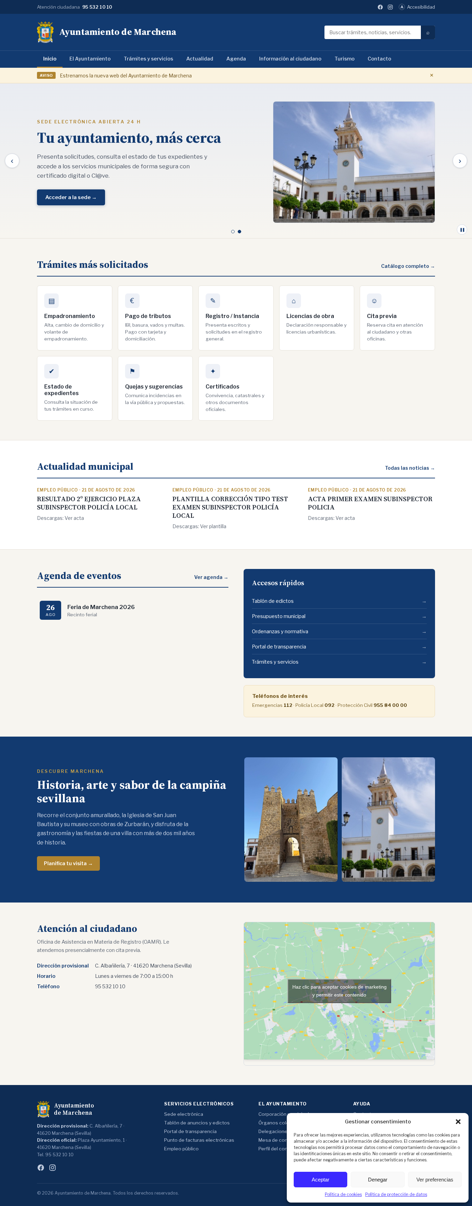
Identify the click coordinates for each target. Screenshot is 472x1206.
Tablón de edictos (339, 601)
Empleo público (181, 1148)
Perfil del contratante (282, 1148)
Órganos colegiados (281, 1122)
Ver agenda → (211, 577)
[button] (458, 1121)
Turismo (344, 59)
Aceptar (320, 1179)
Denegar (377, 1179)
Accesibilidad (417, 7)
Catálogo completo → (408, 266)
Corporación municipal (283, 1114)
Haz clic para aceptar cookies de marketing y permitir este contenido (339, 991)
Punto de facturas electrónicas (199, 1140)
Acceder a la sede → (71, 197)
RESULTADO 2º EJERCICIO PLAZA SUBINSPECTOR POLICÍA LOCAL (89, 503)
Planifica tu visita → (68, 863)
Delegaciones (274, 1131)
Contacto (379, 59)
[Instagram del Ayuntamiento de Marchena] (390, 7)
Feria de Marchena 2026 (101, 607)
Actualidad (199, 59)
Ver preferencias (434, 1179)
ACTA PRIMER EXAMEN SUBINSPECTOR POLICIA (370, 503)
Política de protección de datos (396, 1194)
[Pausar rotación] (462, 229)
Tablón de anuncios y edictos (197, 1122)
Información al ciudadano (290, 59)
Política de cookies (343, 1194)
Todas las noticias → (410, 468)
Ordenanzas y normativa (339, 631)
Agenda (236, 59)
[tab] (233, 231)
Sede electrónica (183, 1114)
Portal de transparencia (339, 647)
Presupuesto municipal (339, 616)
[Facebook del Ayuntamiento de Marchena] (380, 7)
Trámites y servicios (148, 59)
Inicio (49, 59)
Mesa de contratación (283, 1140)
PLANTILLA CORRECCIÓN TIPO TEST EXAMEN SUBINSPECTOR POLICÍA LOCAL (230, 507)
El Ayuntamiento (90, 59)
